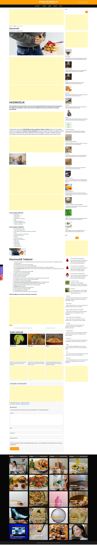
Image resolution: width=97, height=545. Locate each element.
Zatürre (67, 117)
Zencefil (67, 105)
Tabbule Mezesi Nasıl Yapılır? (38, 487)
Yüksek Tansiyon (69, 178)
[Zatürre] (68, 113)
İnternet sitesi (13, 438)
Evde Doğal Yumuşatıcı (56, 503)
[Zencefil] (68, 101)
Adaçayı (68, 296)
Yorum (12, 413)
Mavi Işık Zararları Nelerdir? (17, 536)
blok (18, 294)
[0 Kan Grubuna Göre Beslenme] (67, 260)
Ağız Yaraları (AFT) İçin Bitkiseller (73, 317)
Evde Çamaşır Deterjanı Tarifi (58, 487)
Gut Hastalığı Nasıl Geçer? (17, 520)
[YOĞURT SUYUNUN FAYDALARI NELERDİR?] (68, 200)
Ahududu (68, 323)
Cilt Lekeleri (73, 536)
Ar (86, 12)
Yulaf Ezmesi (68, 166)
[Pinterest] (1, 275)
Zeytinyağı (67, 56)
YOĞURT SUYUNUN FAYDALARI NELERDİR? (74, 204)
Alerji (67, 344)
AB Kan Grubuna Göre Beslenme (77, 273)
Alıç (67, 352)
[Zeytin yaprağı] (68, 64)
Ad (11, 428)
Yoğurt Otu (67, 216)
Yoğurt (66, 229)
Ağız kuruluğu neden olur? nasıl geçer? (74, 309)
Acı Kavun (72, 288)
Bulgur (47, 346)
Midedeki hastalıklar (18, 224)
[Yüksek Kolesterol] (68, 187)
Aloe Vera (68, 358)
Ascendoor (47, 542)
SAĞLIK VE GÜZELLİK (48, 2)
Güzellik (44, 6)
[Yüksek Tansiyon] (68, 174)
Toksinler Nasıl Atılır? (16, 487)
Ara (66, 9)
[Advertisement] (36, 17)
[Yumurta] (68, 149)
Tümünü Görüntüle (23, 456)
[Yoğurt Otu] (68, 212)
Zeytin (66, 81)
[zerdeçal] (68, 89)
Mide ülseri (16, 240)
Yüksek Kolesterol (69, 191)
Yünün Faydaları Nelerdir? (71, 141)
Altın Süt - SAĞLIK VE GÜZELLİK (22, 404)
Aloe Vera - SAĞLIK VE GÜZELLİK (23, 402)
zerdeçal (67, 93)
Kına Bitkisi (73, 520)
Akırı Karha (68, 338)
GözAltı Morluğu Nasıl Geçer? (78, 487)
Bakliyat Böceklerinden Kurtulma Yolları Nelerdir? (57, 470)
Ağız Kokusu (69, 303)
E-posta (12, 433)
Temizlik (55, 6)
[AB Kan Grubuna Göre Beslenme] (67, 275)
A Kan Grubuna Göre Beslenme (77, 266)
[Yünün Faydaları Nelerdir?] (68, 137)
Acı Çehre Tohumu (74, 281)
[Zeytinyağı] (68, 52)
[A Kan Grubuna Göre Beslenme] (67, 267)
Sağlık (49, 6)
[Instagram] (1, 278)
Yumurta (67, 153)
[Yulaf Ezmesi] (68, 162)
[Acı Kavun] (67, 290)
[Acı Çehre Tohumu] (67, 282)
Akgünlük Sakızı (69, 331)
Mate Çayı (30, 346)
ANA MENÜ (37, 6)
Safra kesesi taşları (18, 238)
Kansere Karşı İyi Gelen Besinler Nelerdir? (16, 470)
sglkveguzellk (20, 31)
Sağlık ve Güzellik (83, 2)
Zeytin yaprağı (68, 68)
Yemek (60, 6)
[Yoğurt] (68, 224)
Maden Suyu (13, 346)
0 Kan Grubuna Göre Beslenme (77, 258)
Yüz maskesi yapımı (69, 129)
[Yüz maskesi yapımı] (68, 125)
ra (66, 235)
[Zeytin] (68, 77)
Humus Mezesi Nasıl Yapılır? (37, 470)
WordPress (58, 542)
